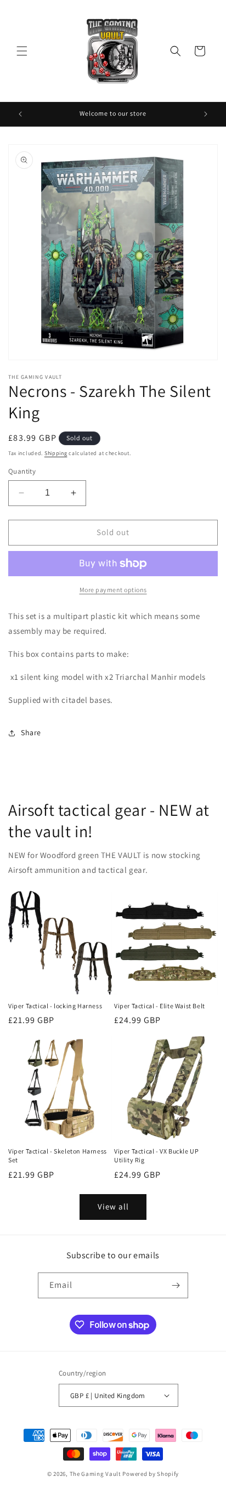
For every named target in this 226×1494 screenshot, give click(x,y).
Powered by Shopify (150, 1474)
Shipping (55, 453)
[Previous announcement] (20, 114)
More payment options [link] (113, 590)
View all (113, 1206)
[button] (22, 51)
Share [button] (31, 732)
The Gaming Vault (95, 1474)
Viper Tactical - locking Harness (55, 1006)
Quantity (22, 471)
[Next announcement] (206, 114)
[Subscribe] (175, 1285)
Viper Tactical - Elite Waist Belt (159, 1006)
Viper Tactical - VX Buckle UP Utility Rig (156, 1155)
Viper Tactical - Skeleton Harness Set (57, 1155)
